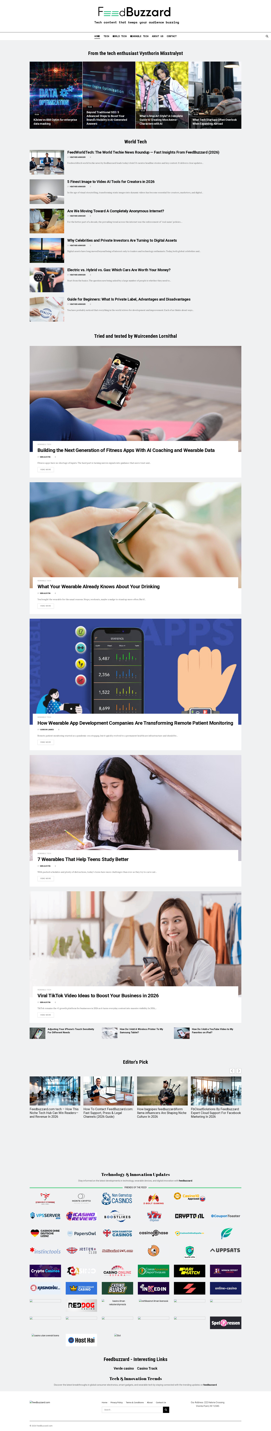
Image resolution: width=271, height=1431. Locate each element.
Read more (47, 469)
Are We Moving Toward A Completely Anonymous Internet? (115, 211)
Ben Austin (45, 457)
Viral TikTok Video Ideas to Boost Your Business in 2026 (98, 996)
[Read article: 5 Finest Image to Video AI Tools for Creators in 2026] (47, 191)
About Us (157, 36)
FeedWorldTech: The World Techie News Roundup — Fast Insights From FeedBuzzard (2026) (143, 152)
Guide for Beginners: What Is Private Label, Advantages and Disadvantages (128, 299)
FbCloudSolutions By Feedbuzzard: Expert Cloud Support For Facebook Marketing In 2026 (216, 1113)
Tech (106, 36)
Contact (172, 36)
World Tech (120, 36)
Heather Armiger (77, 157)
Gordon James (47, 730)
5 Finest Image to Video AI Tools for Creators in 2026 (111, 181)
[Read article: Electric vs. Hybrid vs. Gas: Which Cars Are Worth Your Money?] (47, 280)
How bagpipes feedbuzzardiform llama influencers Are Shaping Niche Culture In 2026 (161, 1113)
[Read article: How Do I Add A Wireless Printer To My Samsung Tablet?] (109, 1033)
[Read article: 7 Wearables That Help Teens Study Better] (135, 808)
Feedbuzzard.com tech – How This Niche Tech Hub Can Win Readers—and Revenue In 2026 (54, 1113)
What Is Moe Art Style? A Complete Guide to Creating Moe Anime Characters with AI (161, 119)
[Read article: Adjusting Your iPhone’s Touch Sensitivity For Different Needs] (37, 1033)
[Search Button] (267, 36)
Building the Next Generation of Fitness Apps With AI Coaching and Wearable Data (126, 450)
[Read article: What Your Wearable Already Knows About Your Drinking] (135, 535)
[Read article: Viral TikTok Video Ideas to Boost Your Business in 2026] (135, 944)
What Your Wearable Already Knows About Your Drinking (98, 586)
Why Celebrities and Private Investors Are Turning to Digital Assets (122, 240)
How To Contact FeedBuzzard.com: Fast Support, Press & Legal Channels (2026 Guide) (108, 1113)
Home (97, 36)
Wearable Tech (139, 36)
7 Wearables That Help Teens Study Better (82, 859)
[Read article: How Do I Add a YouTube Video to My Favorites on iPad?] (182, 1033)
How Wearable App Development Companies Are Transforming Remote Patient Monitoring (135, 723)
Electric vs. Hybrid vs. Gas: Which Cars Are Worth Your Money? (118, 270)
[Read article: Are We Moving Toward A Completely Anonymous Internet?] (47, 221)
